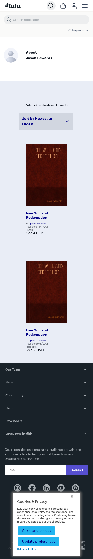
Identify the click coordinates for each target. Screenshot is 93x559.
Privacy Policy (26, 549)
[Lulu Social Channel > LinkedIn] (46, 488)
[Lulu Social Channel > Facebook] (32, 488)
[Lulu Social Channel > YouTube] (61, 488)
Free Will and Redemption (37, 215)
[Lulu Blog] (75, 488)
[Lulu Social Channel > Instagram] (17, 488)
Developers (13, 421)
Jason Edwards (38, 223)
